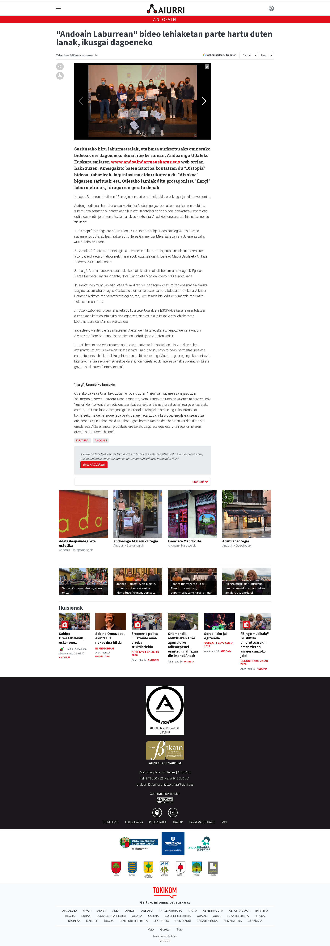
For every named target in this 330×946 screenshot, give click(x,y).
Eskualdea (102, 656)
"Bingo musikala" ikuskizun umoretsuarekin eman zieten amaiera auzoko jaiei (254, 644)
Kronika (74, 920)
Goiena (153, 915)
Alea (115, 910)
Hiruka (260, 915)
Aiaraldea (69, 910)
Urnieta (189, 661)
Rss (224, 822)
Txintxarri (183, 920)
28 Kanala (255, 920)
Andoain (165, 19)
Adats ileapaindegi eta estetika (77, 543)
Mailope (92, 920)
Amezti (130, 910)
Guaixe (202, 915)
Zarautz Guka (207, 920)
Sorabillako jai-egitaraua (216, 635)
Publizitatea (158, 822)
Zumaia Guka (233, 920)
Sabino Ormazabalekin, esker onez (71, 638)
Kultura (82, 440)
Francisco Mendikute (184, 541)
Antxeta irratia (170, 910)
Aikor (87, 910)
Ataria (192, 910)
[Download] (60, 75)
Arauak (178, 822)
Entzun (247, 55)
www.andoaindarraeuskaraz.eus (146, 162)
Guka (216, 915)
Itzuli (264, 55)
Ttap (179, 929)
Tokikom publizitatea (165, 936)
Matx (151, 929)
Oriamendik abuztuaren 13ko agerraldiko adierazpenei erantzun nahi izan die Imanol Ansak (183, 644)
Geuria (137, 915)
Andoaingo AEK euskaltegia (135, 541)
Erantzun (198, 482)
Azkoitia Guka (239, 910)
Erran (86, 915)
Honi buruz (111, 822)
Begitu (70, 915)
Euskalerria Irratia (111, 915)
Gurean (165, 929)
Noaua (108, 920)
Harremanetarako (202, 822)
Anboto (147, 910)
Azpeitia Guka (213, 910)
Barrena (261, 910)
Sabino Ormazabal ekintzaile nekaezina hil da (110, 638)
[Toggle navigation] (58, 8)
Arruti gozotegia (235, 541)
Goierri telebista (178, 915)
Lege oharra (134, 822)
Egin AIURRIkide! (94, 464)
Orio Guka (161, 920)
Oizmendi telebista (134, 920)
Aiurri (101, 910)
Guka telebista (237, 915)
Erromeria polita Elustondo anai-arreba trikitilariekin (145, 640)
